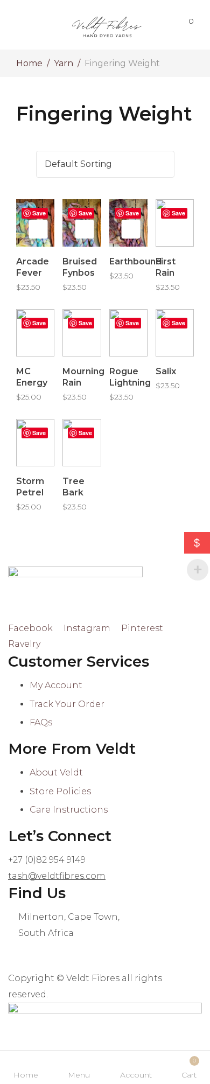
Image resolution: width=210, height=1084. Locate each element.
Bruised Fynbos (79, 267)
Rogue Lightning (130, 377)
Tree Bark (73, 487)
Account (136, 1075)
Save (39, 213)
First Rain (166, 267)
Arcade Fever (32, 267)
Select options (38, 229)
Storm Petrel (30, 487)
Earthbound (135, 261)
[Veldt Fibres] (107, 25)
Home (29, 63)
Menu (79, 1075)
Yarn (63, 63)
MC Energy (31, 377)
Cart (189, 1068)
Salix (166, 371)
